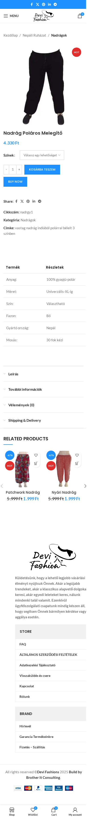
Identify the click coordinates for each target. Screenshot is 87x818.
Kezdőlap (10, 35)
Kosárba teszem (42, 169)
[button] (36, 463)
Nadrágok (59, 35)
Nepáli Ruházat (34, 35)
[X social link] (38, 4)
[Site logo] (43, 15)
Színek (8, 155)
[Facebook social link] (32, 4)
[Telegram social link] (55, 4)
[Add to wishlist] (36, 455)
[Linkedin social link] (49, 4)
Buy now (15, 181)
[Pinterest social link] (44, 4)
